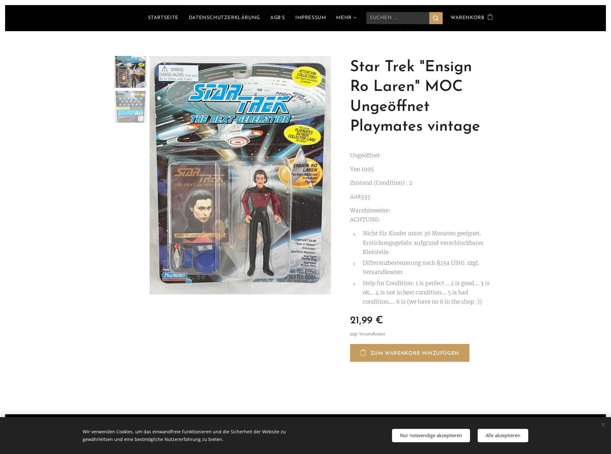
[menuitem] (165, 18)
